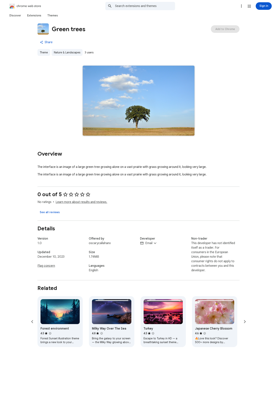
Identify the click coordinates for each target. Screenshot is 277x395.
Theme (44, 52)
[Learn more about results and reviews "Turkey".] (153, 333)
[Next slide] (245, 321)
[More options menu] (241, 6)
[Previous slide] (32, 321)
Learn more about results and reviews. (81, 202)
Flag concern (46, 266)
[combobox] (145, 6)
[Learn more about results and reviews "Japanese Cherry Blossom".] (204, 333)
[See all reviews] (49, 212)
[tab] (15, 15)
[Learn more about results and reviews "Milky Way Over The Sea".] (101, 333)
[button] (249, 6)
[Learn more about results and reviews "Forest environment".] (49, 333)
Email (148, 243)
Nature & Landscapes (67, 52)
